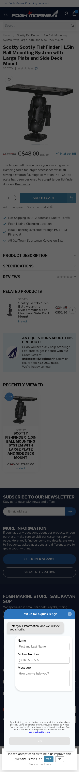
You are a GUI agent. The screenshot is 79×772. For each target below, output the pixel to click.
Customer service (39, 559)
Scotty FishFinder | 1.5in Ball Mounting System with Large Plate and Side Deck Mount (20, 445)
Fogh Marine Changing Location (30, 224)
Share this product (38, 207)
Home (7, 35)
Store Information (40, 572)
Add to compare (13, 207)
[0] (74, 13)
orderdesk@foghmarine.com (43, 359)
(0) (36, 68)
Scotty (8, 68)
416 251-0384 (48, 363)
